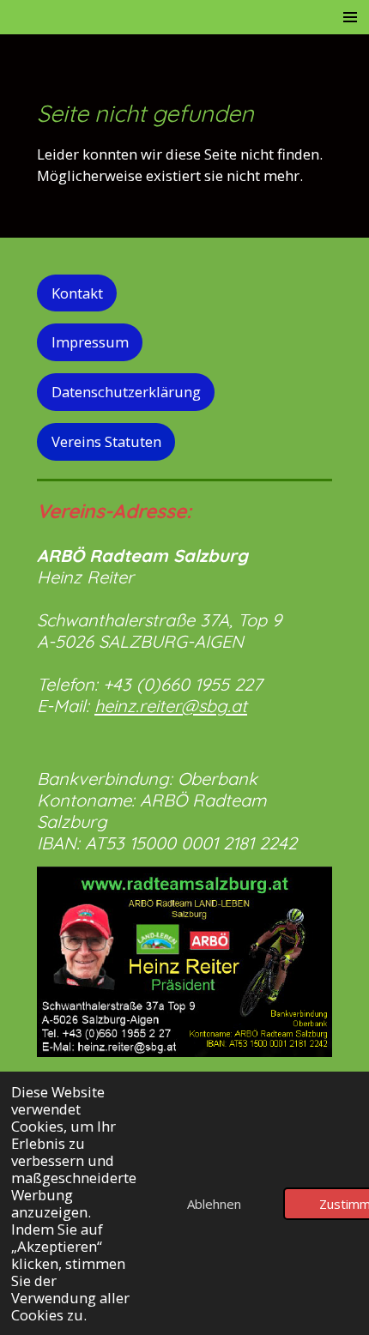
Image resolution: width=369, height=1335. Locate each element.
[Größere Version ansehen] (184, 962)
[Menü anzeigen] (350, 17)
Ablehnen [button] (214, 1203)
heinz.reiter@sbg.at (170, 705)
